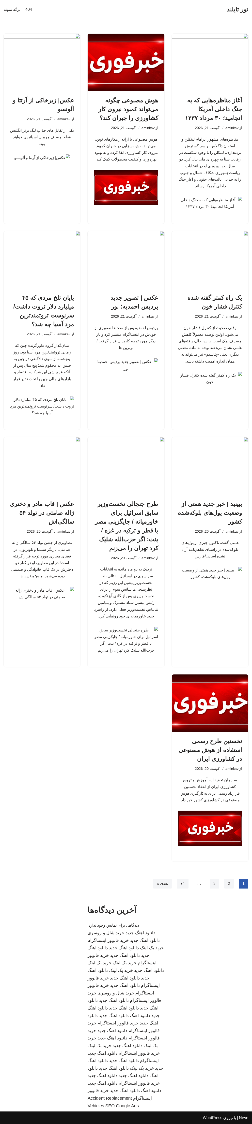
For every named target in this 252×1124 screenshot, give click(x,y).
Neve (243, 1118)
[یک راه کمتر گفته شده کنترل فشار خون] (210, 259)
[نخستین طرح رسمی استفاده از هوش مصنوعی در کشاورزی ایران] (210, 703)
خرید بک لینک (152, 947)
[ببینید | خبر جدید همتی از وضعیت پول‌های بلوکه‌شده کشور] (210, 465)
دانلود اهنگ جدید (140, 932)
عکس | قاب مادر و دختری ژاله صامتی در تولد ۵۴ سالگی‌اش (42, 512)
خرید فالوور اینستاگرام (108, 940)
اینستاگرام (149, 1060)
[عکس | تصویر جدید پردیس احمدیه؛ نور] (126, 259)
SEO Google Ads (122, 1105)
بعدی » (162, 883)
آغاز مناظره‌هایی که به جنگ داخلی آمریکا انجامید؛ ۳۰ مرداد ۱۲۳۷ (213, 109)
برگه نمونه (12, 9)
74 (182, 883)
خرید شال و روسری (106, 932)
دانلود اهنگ (140, 1015)
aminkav (231, 128)
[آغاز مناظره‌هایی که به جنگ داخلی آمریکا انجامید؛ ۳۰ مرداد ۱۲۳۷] (210, 62)
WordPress (212, 1118)
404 (28, 9)
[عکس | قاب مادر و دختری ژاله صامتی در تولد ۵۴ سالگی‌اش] (42, 465)
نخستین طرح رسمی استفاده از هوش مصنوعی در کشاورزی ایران (210, 750)
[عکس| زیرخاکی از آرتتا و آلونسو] (42, 62)
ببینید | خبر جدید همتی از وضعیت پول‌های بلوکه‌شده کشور (210, 512)
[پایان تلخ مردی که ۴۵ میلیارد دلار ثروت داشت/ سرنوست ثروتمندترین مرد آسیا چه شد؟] (42, 259)
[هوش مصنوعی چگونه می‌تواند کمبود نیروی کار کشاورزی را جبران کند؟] (126, 62)
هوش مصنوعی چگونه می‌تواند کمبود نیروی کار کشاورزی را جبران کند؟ (128, 109)
